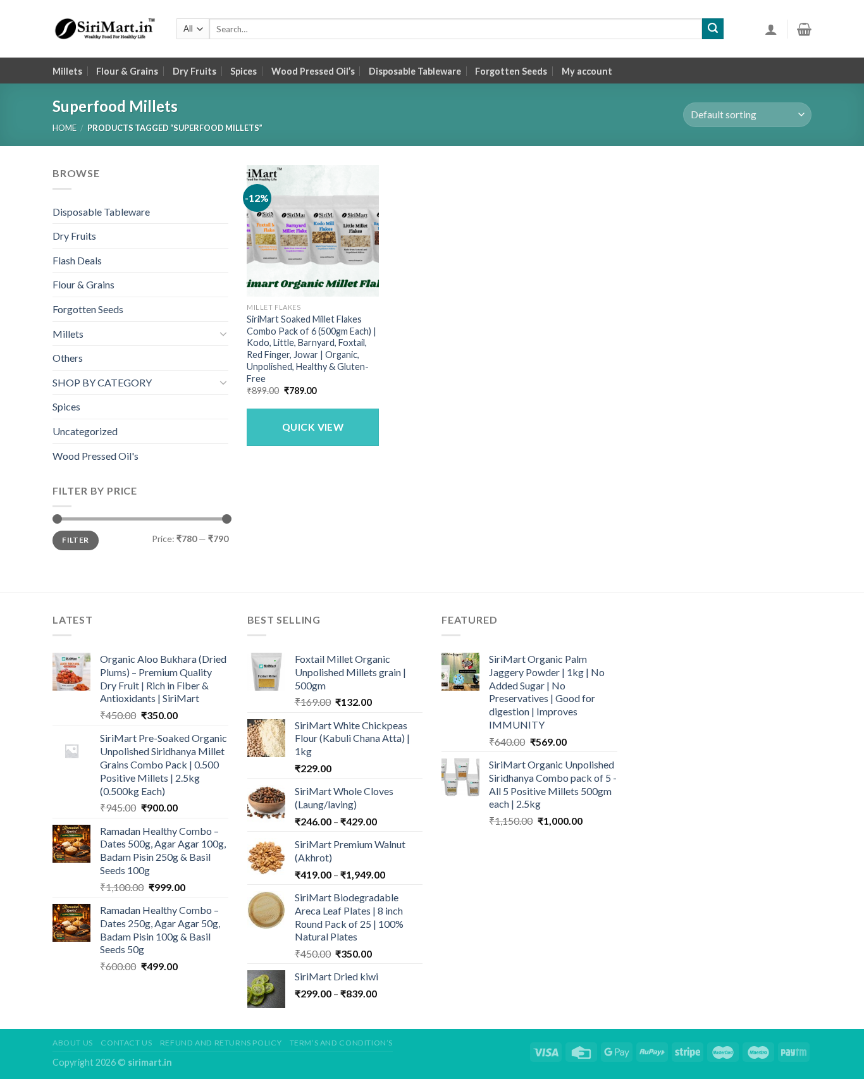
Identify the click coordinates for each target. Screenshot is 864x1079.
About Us (72, 1042)
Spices (243, 71)
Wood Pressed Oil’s (313, 71)
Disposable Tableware (415, 71)
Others (67, 358)
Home (64, 128)
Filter (75, 540)
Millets (67, 71)
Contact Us (126, 1042)
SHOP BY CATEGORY (102, 382)
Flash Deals (77, 260)
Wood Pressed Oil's (95, 456)
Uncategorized (85, 431)
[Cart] (804, 29)
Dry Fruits (194, 71)
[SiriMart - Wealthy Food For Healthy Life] (104, 29)
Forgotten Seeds (511, 71)
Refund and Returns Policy (220, 1042)
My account (587, 71)
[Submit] (713, 29)
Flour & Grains (127, 71)
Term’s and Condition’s (341, 1042)
